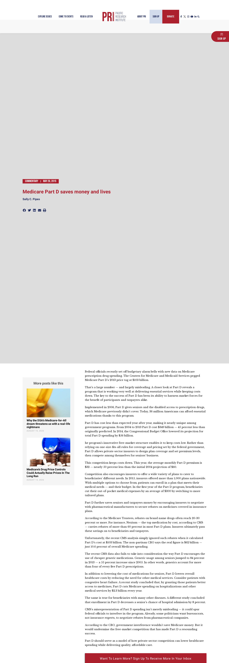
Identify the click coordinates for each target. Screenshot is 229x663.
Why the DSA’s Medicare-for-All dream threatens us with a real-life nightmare (48, 423)
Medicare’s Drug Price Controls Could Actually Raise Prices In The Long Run (48, 472)
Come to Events (66, 16)
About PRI (141, 16)
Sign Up (156, 16)
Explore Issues (45, 16)
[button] (198, 17)
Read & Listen (86, 16)
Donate (170, 16)
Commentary (31, 181)
